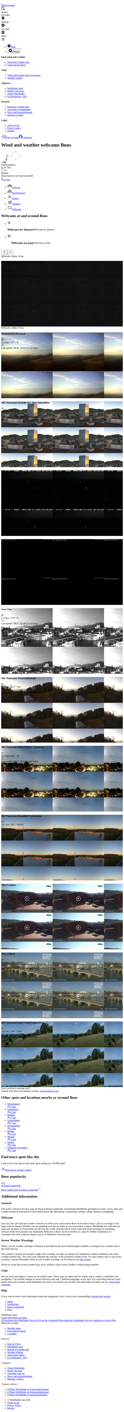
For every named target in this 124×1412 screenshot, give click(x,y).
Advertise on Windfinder (19, 109)
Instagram (44, 1392)
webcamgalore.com (49, 1091)
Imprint (10, 131)
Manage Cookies (15, 115)
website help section (100, 1296)
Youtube (43, 1394)
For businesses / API (17, 96)
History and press (15, 91)
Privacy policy (14, 128)
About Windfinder (16, 93)
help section (85, 1259)
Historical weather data (18, 107)
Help (13, 47)
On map (6, 179)
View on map (12, 137)
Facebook (27, 137)
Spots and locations (16, 65)
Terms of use (13, 125)
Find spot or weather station (18, 1170)
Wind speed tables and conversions (24, 75)
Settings (15, 52)
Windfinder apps (15, 88)
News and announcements (19, 112)
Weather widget (14, 78)
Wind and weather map (18, 62)
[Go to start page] (1, 2)
